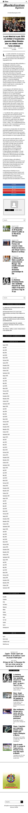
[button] (23, 220)
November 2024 (6, 398)
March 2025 (5, 388)
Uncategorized (6, 627)
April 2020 (5, 539)
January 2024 (5, 424)
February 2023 (6, 452)
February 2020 (6, 544)
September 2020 (6, 526)
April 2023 (5, 447)
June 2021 (5, 503)
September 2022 (6, 465)
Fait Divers (5, 604)
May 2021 (4, 506)
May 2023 (5, 444)
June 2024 (5, 411)
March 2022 (5, 480)
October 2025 (5, 370)
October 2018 (5, 585)
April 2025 (5, 386)
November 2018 (6, 582)
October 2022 (5, 462)
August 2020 (5, 529)
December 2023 (6, 427)
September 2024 (6, 404)
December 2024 (6, 396)
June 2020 (5, 534)
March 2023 (5, 450)
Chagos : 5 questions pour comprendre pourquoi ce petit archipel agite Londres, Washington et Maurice (19, 730)
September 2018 (6, 588)
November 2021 (6, 490)
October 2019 (5, 554)
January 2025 (5, 393)
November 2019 (6, 552)
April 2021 (5, 508)
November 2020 (6, 521)
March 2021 (5, 511)
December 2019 (6, 549)
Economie (4, 599)
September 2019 (6, 557)
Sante (4, 617)
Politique (4, 614)
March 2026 (5, 357)
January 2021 (5, 516)
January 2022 (5, 485)
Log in (4, 636)
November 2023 (6, 429)
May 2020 (5, 536)
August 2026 (5, 345)
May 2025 (5, 383)
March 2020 (5, 542)
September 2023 (6, 434)
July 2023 (4, 439)
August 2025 (5, 375)
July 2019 (4, 562)
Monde (21, 48)
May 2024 (5, 414)
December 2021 (6, 488)
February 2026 (6, 360)
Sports (4, 625)
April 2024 (5, 416)
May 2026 (5, 352)
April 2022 (5, 478)
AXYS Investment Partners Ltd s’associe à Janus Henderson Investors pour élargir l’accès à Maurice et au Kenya (18, 247)
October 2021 (5, 493)
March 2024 (5, 419)
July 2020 (4, 531)
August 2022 (5, 467)
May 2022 (5, 475)
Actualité (4, 597)
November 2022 (6, 460)
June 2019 (5, 565)
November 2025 (6, 368)
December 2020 (6, 519)
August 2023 (5, 437)
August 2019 (5, 559)
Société (4, 622)
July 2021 (4, 501)
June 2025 (5, 380)
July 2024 (4, 409)
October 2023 (5, 432)
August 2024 (5, 406)
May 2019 (4, 567)
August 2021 (5, 498)
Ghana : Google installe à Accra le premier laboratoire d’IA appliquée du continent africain (18, 696)
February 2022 (6, 483)
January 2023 (5, 455)
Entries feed (5, 639)
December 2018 (6, 580)
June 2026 (5, 350)
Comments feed (6, 641)
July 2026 (4, 347)
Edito (4, 602)
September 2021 (6, 496)
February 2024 (6, 421)
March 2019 (5, 572)
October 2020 (5, 524)
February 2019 (5, 575)
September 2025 (6, 373)
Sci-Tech (4, 620)
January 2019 (5, 577)
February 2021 (5, 513)
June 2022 (5, 473)
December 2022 (6, 457)
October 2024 (5, 401)
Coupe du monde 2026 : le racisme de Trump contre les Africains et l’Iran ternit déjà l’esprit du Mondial (19, 748)
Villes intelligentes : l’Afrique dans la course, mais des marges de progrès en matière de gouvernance (19, 713)
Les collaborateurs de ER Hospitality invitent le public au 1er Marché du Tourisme (18, 232)
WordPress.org (6, 644)
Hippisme (5, 607)
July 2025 (4, 378)
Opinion (4, 612)
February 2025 (6, 391)
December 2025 (6, 365)
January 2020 (5, 547)
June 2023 (5, 442)
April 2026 (5, 355)
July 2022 (4, 470)
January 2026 (5, 363)
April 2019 (5, 570)
